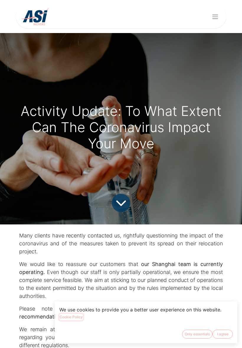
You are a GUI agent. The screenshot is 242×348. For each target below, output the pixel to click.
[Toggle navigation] (215, 16)
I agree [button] (222, 334)
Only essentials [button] (197, 334)
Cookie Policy (71, 317)
